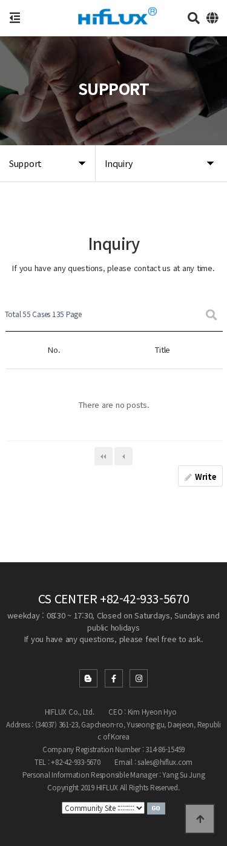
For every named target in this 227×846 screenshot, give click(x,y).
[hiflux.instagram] (139, 678)
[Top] (200, 819)
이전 (123, 456)
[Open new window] (156, 807)
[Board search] (211, 314)
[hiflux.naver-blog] (88, 678)
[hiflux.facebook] (114, 678)
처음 (103, 456)
